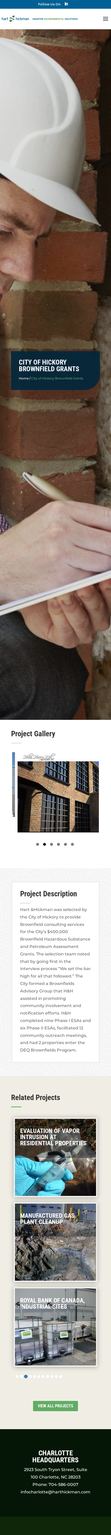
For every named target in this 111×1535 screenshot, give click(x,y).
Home (24, 378)
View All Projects (55, 1405)
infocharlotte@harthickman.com (55, 1492)
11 (60, 1376)
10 (56, 1376)
